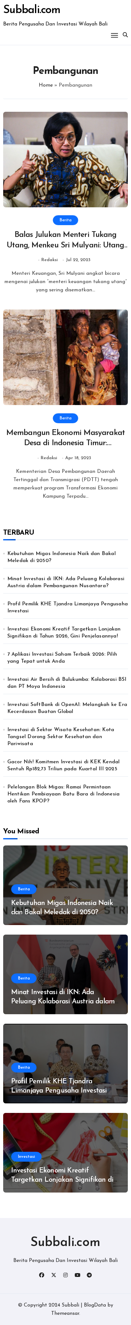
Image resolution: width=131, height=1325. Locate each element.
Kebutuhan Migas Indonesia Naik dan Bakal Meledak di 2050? (61, 557)
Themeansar (65, 1313)
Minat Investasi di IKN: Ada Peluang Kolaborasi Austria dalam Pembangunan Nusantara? (65, 582)
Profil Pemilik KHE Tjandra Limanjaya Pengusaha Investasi (67, 608)
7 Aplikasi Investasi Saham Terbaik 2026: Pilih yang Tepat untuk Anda (62, 658)
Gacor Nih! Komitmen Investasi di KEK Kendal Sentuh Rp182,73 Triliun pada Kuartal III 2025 (63, 765)
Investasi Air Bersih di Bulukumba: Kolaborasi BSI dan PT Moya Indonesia (67, 683)
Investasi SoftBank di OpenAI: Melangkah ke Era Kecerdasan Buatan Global (67, 708)
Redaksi (49, 260)
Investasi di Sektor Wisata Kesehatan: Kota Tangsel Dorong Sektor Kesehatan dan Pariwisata (60, 736)
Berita (65, 220)
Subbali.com (31, 10)
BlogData (95, 1305)
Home (46, 85)
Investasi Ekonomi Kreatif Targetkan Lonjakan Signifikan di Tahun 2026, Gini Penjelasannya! (64, 633)
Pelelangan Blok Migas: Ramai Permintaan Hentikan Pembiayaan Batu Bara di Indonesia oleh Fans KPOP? (63, 794)
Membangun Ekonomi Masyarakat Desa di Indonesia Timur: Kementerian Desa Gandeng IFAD (65, 443)
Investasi (26, 1157)
